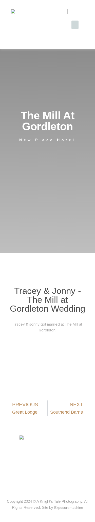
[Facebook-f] (43, 485)
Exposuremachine (68, 508)
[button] (75, 25)
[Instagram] (52, 485)
